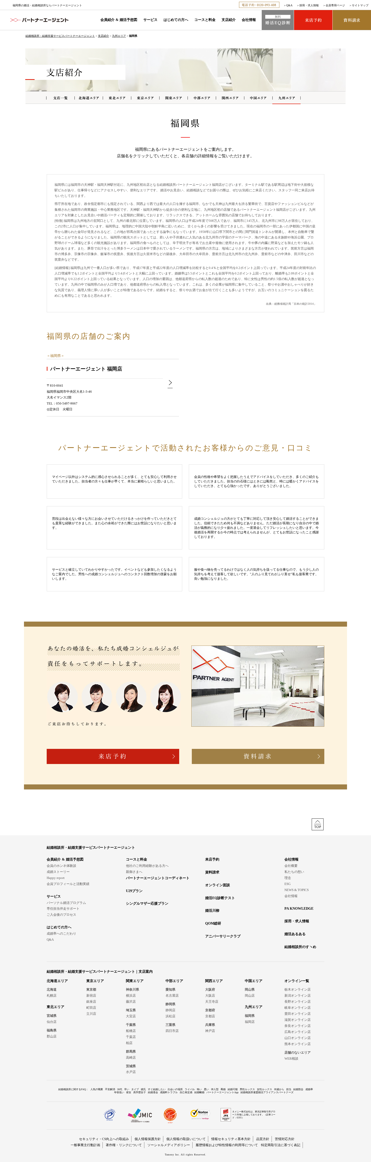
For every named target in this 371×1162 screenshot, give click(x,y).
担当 (288, 1089)
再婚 (223, 1089)
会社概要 (291, 866)
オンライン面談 (217, 885)
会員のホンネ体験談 (61, 866)
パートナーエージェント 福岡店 (86, 369)
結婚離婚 (199, 1092)
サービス (150, 20)
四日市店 (172, 1031)
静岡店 (170, 1010)
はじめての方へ (176, 20)
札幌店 (52, 995)
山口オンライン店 (297, 1038)
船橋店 (131, 1031)
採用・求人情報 (309, 5)
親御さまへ (134, 872)
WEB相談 (291, 1058)
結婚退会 (153, 1092)
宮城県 (52, 1016)
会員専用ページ (335, 5)
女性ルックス (264, 1089)
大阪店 (210, 995)
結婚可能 (233, 1089)
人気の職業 (96, 1089)
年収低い (119, 1092)
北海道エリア (57, 981)
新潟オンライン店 (297, 995)
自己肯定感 (186, 1092)
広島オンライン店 (297, 1032)
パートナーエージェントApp (222, 1092)
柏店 (129, 1043)
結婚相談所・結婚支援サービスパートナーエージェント (60, 35)
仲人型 (215, 1089)
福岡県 (55, 356)
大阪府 (210, 989)
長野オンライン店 (297, 1001)
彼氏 (143, 1089)
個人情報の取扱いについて (186, 1139)
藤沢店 (131, 1001)
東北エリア (55, 1007)
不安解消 (110, 1089)
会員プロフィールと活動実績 (68, 884)
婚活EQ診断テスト (220, 898)
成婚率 (309, 1089)
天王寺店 (211, 1001)
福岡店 (250, 1022)
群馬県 (131, 1051)
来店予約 (212, 859)
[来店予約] (313, 20)
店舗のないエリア (297, 1052)
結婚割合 (298, 1089)
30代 (119, 1089)
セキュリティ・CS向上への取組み (104, 1139)
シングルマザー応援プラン (147, 903)
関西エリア (214, 981)
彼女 (128, 1092)
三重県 (170, 1025)
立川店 (91, 1014)
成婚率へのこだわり (61, 933)
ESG (287, 884)
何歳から (279, 1089)
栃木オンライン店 (297, 989)
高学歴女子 (139, 1092)
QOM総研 (213, 923)
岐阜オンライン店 (297, 1008)
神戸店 (210, 1031)
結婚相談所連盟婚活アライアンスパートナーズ (267, 1092)
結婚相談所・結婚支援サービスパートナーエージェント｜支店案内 (100, 971)
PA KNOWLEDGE (298, 908)
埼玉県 (131, 1010)
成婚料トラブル (169, 1092)
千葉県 (131, 1025)
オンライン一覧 (296, 981)
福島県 (52, 1030)
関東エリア (135, 981)
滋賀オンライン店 (297, 1020)
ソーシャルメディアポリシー (168, 1145)
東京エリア (95, 981)
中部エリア (174, 981)
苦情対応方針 (285, 1139)
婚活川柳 (212, 910)
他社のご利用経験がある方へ (147, 866)
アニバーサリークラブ (223, 936)
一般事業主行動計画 (85, 1145)
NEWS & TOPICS (296, 890)
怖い (199, 1089)
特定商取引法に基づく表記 (280, 1145)
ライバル (190, 1089)
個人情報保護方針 (148, 1139)
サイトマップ (360, 5)
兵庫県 (210, 1025)
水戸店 (131, 1072)
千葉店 (131, 1037)
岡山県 (250, 989)
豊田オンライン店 (297, 1014)
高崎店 (131, 1057)
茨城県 (131, 1066)
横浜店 (131, 995)
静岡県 (170, 1004)
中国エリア (253, 981)
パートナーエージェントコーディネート (158, 878)
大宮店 (131, 1016)
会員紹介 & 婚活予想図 (118, 20)
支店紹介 (229, 20)
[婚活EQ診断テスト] (278, 20)
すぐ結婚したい (157, 1089)
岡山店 (250, 995)
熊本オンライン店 (297, 1044)
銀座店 (91, 1001)
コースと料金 (205, 20)
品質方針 (262, 1139)
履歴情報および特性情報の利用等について (227, 1145)
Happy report (56, 878)
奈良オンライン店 (297, 1026)
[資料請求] (352, 20)
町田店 (91, 1008)
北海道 (52, 989)
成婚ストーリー (58, 872)
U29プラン (134, 891)
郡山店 (52, 1036)
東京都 (91, 989)
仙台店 (52, 1022)
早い (126, 1089)
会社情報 (249, 20)
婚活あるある (295, 934)
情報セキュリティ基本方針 (231, 1139)
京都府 (210, 1010)
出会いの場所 (175, 1089)
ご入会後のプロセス (61, 914)
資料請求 (212, 872)
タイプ (135, 1089)
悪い (206, 1089)
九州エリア (119, 35)
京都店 (210, 1016)
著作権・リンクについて (124, 1145)
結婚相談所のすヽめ (300, 947)
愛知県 (170, 989)
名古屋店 (172, 995)
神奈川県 (132, 989)
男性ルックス (247, 1089)
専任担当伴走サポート (63, 908)
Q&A (289, 5)
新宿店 (91, 995)
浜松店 (170, 1016)
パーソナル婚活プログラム (66, 903)
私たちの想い (294, 872)
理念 (287, 878)
